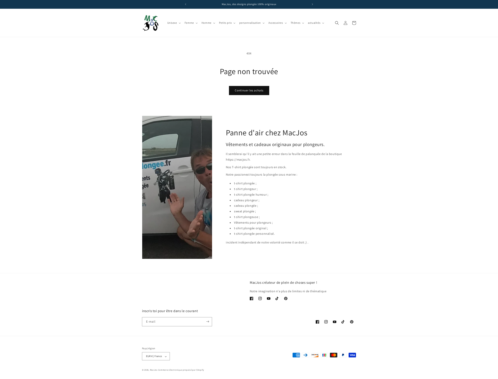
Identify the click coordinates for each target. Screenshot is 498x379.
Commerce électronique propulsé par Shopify (181, 370)
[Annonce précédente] (185, 4)
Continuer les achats (249, 90)
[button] (173, 23)
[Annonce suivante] (312, 4)
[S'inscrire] (207, 321)
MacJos (154, 370)
